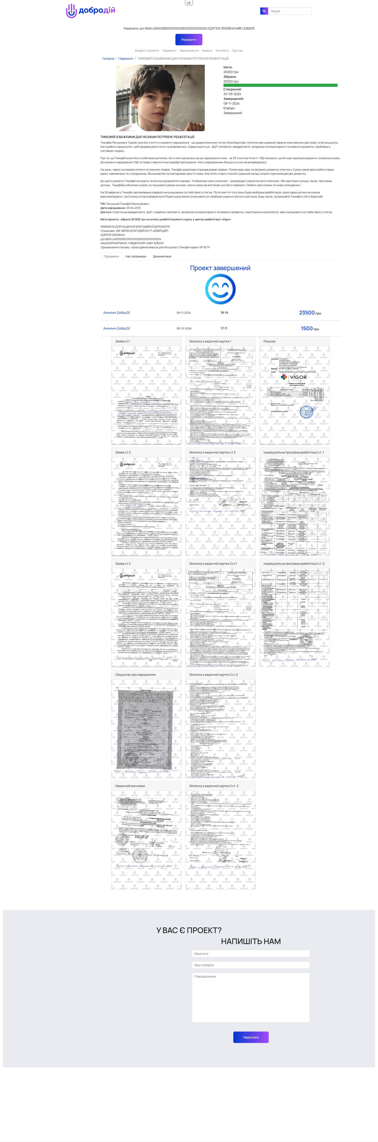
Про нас (237, 50)
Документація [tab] (162, 256)
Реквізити (188, 39)
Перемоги (169, 50)
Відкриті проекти (147, 50)
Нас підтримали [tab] (136, 256)
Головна (108, 58)
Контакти (222, 50)
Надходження (189, 50)
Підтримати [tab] (111, 256)
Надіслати (251, 1037)
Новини (207, 50)
